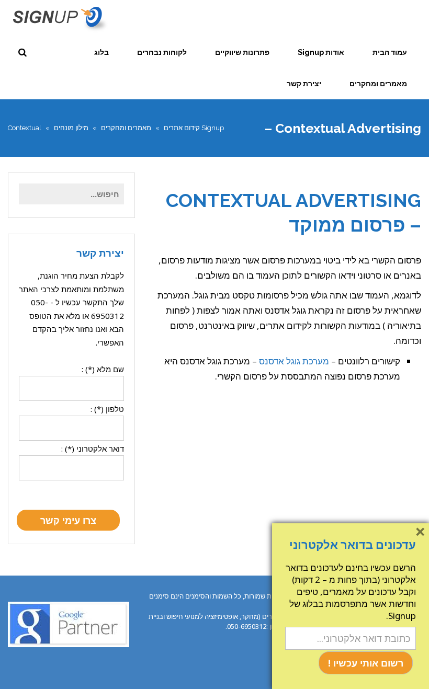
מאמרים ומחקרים (126, 128)
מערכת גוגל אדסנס (294, 361)
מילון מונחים (71, 128)
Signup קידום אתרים (194, 128)
